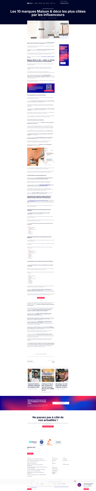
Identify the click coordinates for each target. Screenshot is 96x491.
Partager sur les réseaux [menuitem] (51, 360)
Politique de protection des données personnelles (61, 486)
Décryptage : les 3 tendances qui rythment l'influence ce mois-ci (62, 385)
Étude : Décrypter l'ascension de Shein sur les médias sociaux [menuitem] (36, 460)
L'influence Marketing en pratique (33, 382)
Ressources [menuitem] (54, 463)
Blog (54, 3)
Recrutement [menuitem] (54, 460)
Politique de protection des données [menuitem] (54, 473)
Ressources (47, 3)
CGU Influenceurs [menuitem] (54, 470)
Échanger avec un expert (64, 3)
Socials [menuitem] (64, 462)
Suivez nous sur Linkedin (48, 426)
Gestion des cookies (34, 487)
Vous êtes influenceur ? (63, 1)
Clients (44, 3)
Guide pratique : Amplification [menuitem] (31, 463)
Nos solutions (40, 3)
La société (51, 3)
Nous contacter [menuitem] (65, 460)
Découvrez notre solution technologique (61, 403)
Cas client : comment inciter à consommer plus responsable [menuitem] (36, 469)
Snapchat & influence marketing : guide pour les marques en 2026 (34, 385)
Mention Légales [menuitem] (54, 467)
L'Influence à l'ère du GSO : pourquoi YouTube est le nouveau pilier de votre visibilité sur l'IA (48, 387)
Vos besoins (35, 3)
